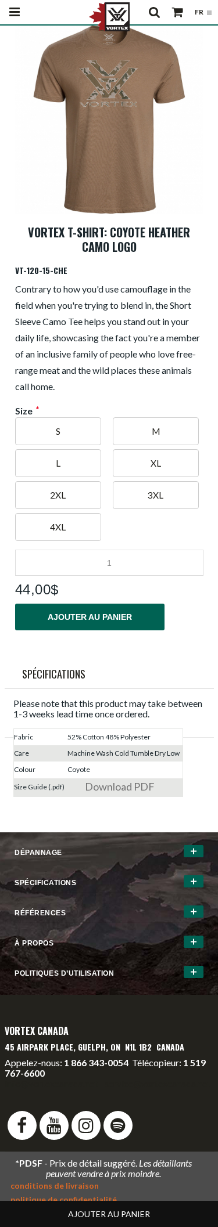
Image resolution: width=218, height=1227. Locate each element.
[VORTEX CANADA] (109, 15)
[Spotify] (118, 1125)
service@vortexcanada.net (157, 1083)
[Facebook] (22, 1125)
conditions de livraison (54, 1185)
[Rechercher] (154, 12)
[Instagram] (86, 1125)
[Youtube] (54, 1125)
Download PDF (120, 786)
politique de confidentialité (63, 1199)
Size (24, 411)
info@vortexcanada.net (51, 1083)
